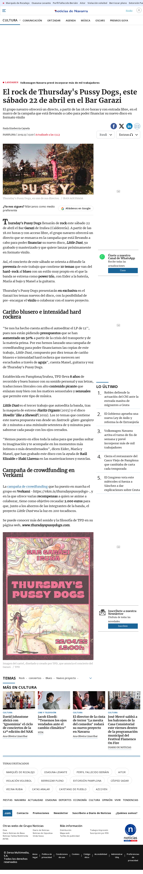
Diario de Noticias (41, 830)
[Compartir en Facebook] (114, 127)
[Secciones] (4, 10)
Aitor (122, 772)
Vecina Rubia (14, 789)
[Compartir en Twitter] (121, 127)
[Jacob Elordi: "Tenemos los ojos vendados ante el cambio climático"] (54, 700)
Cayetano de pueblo (72, 789)
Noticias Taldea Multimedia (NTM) (15, 837)
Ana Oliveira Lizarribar (15, 736)
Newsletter (61, 813)
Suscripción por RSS (99, 833)
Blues (49, 677)
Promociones (41, 813)
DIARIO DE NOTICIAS (119, 747)
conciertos (35, 677)
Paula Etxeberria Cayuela (16, 128)
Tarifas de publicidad (70, 836)
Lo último (107, 386)
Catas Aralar (41, 789)
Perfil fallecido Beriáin (93, 772)
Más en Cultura (20, 687)
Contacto (22, 813)
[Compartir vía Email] (137, 127)
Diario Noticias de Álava (14, 833)
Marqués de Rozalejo (20, 772)
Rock (22, 677)
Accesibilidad (101, 854)
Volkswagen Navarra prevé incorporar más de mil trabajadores (60, 82)
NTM (40, 732)
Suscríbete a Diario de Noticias (91, 813)
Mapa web (65, 833)
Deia (5, 830)
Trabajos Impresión (99, 830)
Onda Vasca (38, 836)
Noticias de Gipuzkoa (42, 833)
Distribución (65, 830)
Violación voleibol (19, 780)
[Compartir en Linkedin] (129, 127)
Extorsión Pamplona (87, 780)
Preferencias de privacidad (133, 857)
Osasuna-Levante (55, 772)
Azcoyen (101, 789)
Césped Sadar (120, 780)
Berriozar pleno (52, 780)
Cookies (75, 854)
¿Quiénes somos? (126, 813)
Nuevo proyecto (66, 677)
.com (7, 813)
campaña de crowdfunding (27, 486)
